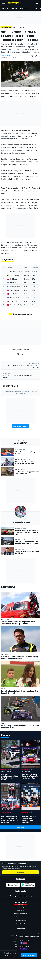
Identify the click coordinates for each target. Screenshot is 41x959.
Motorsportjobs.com (20, 913)
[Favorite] (32, 56)
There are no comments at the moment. (20, 392)
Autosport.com (20, 917)
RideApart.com (20, 923)
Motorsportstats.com (20, 920)
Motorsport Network (16, 956)
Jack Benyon (5, 55)
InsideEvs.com (20, 907)
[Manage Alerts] (23, 354)
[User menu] (37, 3)
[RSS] (31, 896)
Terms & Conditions (10, 953)
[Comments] (37, 56)
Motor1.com (20, 910)
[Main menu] (3, 2)
